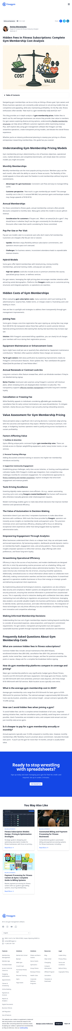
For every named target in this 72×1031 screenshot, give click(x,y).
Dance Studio (34, 961)
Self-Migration (6, 1011)
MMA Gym (19, 962)
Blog (45, 955)
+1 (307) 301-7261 (10, 943)
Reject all (67, 1023)
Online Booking (6, 989)
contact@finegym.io (10, 941)
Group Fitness (34, 968)
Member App (6, 961)
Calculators (47, 975)
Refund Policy (63, 968)
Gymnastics (33, 964)
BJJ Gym (18, 959)
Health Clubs (34, 975)
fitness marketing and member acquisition (19, 478)
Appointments (6, 980)
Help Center (47, 959)
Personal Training (21, 975)
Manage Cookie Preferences (44, 1023)
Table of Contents (13, 95)
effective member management (32, 388)
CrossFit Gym (20, 966)
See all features (6, 1015)
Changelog (47, 962)
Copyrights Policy (64, 972)
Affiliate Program (49, 972)
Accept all (59, 1023)
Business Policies (7, 1008)
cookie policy (24, 1028)
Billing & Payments (9, 21)
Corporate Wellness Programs (33, 981)
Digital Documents (7, 1004)
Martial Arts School (21, 955)
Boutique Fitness (35, 972)
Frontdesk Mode (7, 964)
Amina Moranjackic (18, 26)
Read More (8, 848)
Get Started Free (36, 784)
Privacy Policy (62, 959)
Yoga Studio (19, 982)
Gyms (17, 979)
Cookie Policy (62, 955)
